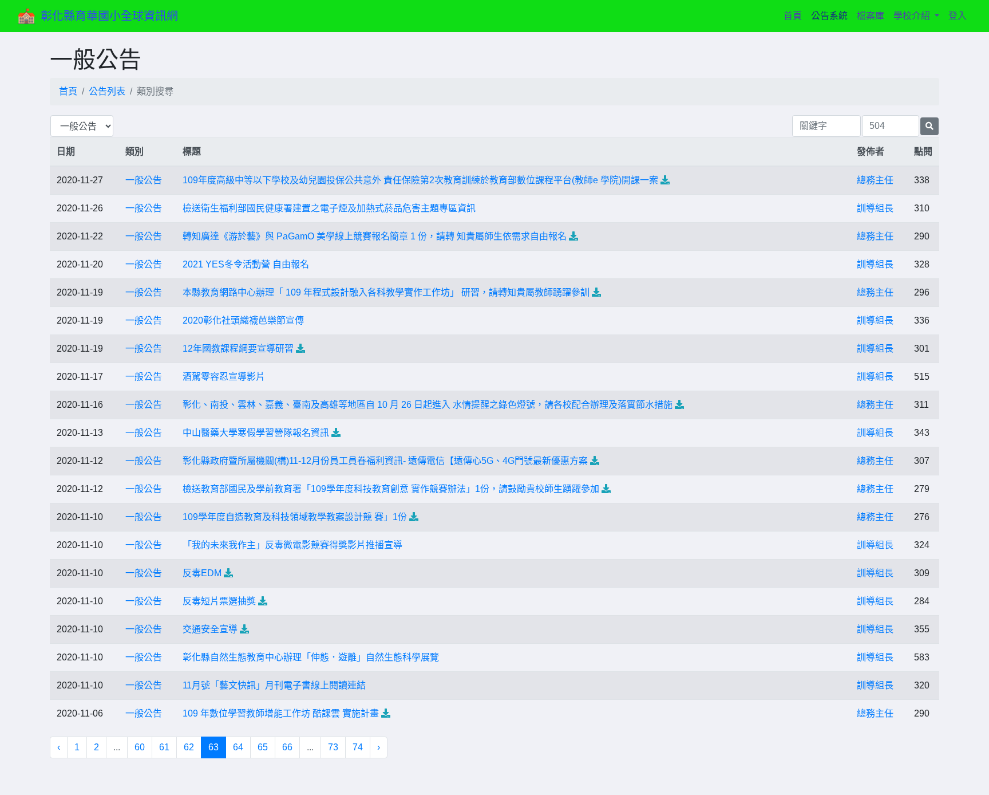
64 (238, 747)
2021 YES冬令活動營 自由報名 (246, 264)
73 (333, 747)
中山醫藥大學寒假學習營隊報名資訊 (256, 433)
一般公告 (143, 180)
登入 (957, 16)
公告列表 (107, 91)
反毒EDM (202, 573)
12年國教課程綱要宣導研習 (238, 348)
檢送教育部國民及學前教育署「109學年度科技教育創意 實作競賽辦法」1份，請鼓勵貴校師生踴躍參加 (391, 489)
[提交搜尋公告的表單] (929, 126)
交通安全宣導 (210, 629)
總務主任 (875, 180)
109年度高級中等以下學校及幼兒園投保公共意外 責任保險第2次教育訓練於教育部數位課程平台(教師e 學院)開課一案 (420, 180)
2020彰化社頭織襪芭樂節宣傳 (243, 320)
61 (164, 747)
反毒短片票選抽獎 (219, 601)
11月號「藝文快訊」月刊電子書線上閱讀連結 (274, 685)
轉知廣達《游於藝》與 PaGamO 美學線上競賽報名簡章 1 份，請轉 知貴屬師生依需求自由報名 (375, 236)
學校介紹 (912, 16)
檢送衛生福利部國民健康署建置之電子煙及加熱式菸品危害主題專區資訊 (329, 208)
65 (263, 747)
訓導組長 (875, 208)
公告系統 (829, 16)
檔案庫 (870, 16)
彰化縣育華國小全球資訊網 (109, 16)
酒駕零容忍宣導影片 (224, 376)
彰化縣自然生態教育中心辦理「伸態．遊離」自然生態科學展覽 (311, 657)
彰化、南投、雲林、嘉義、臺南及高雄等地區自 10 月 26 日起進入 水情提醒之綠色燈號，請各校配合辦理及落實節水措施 (427, 405)
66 (287, 747)
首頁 (795, 15)
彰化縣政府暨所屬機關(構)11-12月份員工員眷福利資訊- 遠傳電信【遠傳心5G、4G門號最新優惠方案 (385, 461)
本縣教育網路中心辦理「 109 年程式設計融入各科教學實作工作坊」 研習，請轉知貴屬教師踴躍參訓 (386, 292)
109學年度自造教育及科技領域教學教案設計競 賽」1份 (295, 517)
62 (189, 747)
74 (358, 747)
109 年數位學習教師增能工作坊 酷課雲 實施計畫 (281, 713)
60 (139, 747)
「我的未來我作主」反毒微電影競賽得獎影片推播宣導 (292, 545)
